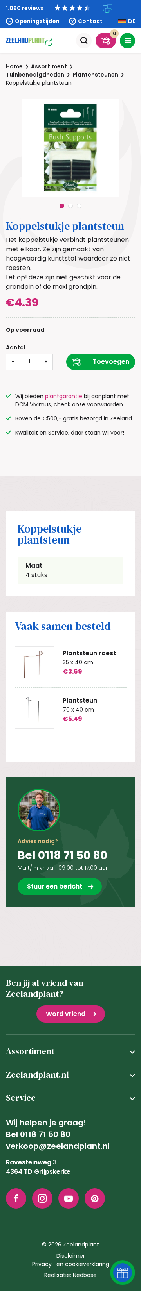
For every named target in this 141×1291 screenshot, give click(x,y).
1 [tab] (62, 206)
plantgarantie (63, 396)
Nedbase (85, 1275)
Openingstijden (37, 21)
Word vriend (65, 1013)
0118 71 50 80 (45, 1134)
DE (131, 21)
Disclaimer (70, 1256)
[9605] (100, 362)
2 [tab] (70, 206)
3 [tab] (79, 206)
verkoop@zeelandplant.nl (58, 1146)
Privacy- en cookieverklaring (70, 1264)
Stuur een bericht (54, 886)
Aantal (15, 347)
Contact (90, 21)
